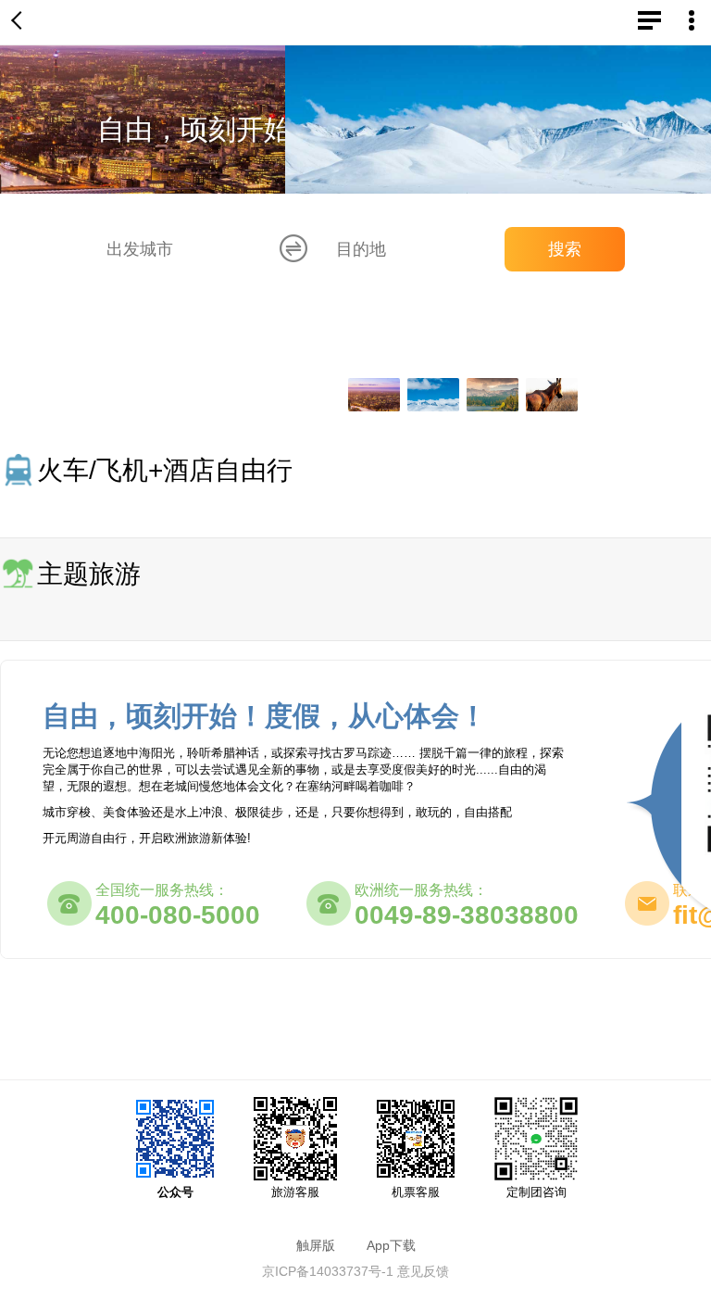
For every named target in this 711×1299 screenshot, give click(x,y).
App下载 (391, 1245)
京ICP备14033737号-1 (327, 1271)
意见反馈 (423, 1271)
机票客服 (416, 1192)
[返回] (20, 22)
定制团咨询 (536, 1192)
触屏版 (315, 1245)
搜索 (564, 249)
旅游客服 (295, 1192)
